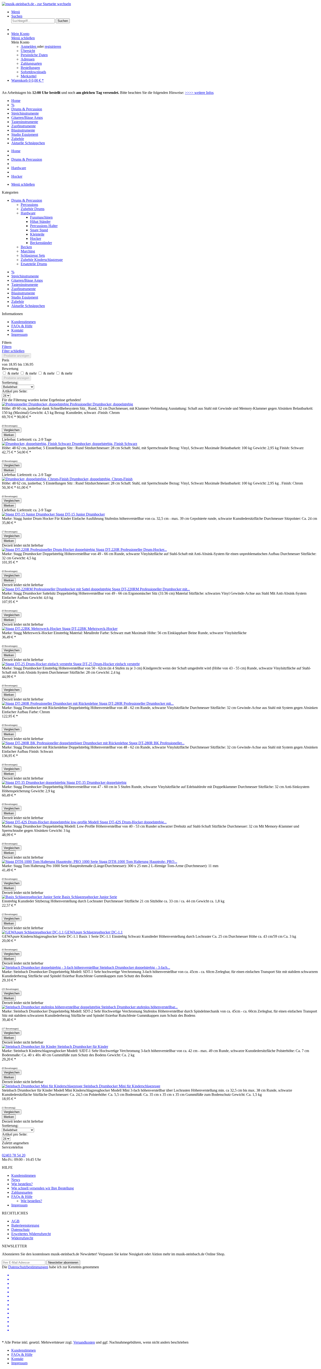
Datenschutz (20, 1230)
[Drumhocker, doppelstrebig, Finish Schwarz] (37, 444)
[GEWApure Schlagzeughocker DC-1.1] (33, 932)
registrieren (53, 46)
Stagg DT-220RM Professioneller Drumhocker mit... (151, 589)
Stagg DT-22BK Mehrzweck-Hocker (89, 629)
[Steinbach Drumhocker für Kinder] (29, 1047)
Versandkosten (84, 1342)
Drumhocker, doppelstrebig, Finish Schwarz (104, 444)
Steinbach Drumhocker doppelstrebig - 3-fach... (135, 967)
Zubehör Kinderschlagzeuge (42, 260)
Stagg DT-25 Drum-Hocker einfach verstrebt (106, 664)
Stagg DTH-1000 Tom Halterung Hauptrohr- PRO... (138, 862)
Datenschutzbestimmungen (28, 1267)
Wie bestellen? (22, 1184)
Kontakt (17, 330)
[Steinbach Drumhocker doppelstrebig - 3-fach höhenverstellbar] (51, 967)
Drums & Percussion (26, 200)
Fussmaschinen (41, 217)
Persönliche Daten (34, 55)
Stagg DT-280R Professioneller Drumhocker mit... (136, 703)
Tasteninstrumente (24, 285)
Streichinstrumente (25, 276)
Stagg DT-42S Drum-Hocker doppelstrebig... (133, 822)
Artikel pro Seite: (14, 391)
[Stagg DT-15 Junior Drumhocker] (29, 514)
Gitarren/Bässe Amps (27, 280)
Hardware (28, 213)
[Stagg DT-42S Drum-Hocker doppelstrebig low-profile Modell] (51, 822)
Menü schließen (23, 38)
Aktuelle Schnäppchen (28, 306)
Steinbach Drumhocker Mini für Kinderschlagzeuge (121, 1086)
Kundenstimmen (23, 322)
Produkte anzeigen (16, 355)
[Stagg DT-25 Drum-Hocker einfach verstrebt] (37, 664)
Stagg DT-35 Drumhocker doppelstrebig (96, 783)
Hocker (35, 238)
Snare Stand (39, 230)
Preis (5, 360)
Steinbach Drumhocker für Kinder (82, 1047)
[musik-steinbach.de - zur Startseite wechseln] (36, 4)
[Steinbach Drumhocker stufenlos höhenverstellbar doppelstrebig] (51, 1007)
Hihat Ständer (40, 222)
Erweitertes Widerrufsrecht (31, 1234)
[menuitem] (165, 12)
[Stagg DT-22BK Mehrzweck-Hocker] (32, 629)
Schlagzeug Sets (33, 255)
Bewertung (10, 369)
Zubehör (17, 302)
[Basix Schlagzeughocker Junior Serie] (32, 897)
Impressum (19, 334)
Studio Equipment (24, 297)
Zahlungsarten (31, 63)
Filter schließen (13, 351)
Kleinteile (37, 234)
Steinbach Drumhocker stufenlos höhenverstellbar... (139, 1007)
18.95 (13, 364)
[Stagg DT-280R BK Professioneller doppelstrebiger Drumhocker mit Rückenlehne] (65, 743)
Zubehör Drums (32, 209)
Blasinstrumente (23, 293)
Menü (15, 12)
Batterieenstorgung (25, 1225)
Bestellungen (30, 68)
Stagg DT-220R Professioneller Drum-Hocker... (131, 550)
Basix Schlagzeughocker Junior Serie (89, 897)
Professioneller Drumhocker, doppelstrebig (101, 404)
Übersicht (28, 51)
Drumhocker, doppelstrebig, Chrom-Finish (101, 479)
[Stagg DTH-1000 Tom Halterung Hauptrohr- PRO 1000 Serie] (50, 862)
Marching (28, 251)
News (15, 1180)
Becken (26, 247)
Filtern (7, 347)
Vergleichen (12, 430)
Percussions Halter (44, 226)
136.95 (28, 364)
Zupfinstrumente (23, 289)
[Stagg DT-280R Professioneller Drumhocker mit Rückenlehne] (50, 703)
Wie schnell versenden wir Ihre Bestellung (42, 1188)
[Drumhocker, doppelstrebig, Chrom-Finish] (36, 479)
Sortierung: (10, 382)
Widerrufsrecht (22, 1238)
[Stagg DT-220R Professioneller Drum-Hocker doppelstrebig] (49, 550)
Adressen (28, 59)
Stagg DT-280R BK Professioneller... (156, 743)
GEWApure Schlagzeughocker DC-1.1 (94, 932)
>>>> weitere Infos (199, 93)
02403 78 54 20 (13, 1155)
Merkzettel (28, 76)
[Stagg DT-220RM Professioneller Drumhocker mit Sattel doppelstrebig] (57, 589)
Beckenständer (41, 243)
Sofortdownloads (33, 72)
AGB (15, 1221)
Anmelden (29, 46)
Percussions (29, 205)
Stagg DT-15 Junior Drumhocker (80, 514)
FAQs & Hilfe (21, 326)
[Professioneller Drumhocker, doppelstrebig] (36, 404)
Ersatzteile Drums (34, 264)
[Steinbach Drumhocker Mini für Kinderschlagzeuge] (42, 1086)
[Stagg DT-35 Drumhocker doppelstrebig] (34, 783)
